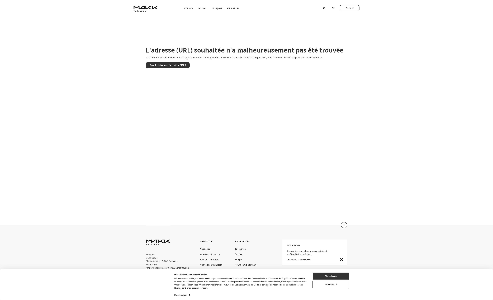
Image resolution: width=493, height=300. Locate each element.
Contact (349, 8)
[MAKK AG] (146, 8)
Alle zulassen (331, 276)
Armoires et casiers (210, 254)
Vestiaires (205, 248)
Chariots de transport (211, 264)
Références (233, 8)
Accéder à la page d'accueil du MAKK (168, 65)
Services (202, 8)
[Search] (324, 8)
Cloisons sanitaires (209, 259)
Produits (188, 8)
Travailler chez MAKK (245, 264)
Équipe (238, 259)
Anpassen (329, 284)
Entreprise (217, 8)
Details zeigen (180, 295)
